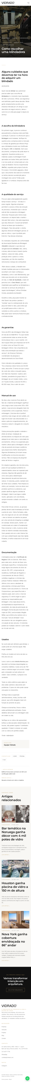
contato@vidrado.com (7, 1057)
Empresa (4, 1026)
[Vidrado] (8, 3)
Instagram (4, 1065)
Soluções (4, 1029)
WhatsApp (22, 756)
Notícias (14, 38)
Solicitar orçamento (15, 990)
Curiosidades (24, 38)
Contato (4, 1038)
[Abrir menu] (27, 3)
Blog (3, 1035)
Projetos (4, 1032)
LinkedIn (15, 756)
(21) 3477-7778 (6, 1051)
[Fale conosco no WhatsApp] (27, 1078)
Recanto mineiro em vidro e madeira (13, 780)
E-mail (4, 759)
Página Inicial (6, 38)
